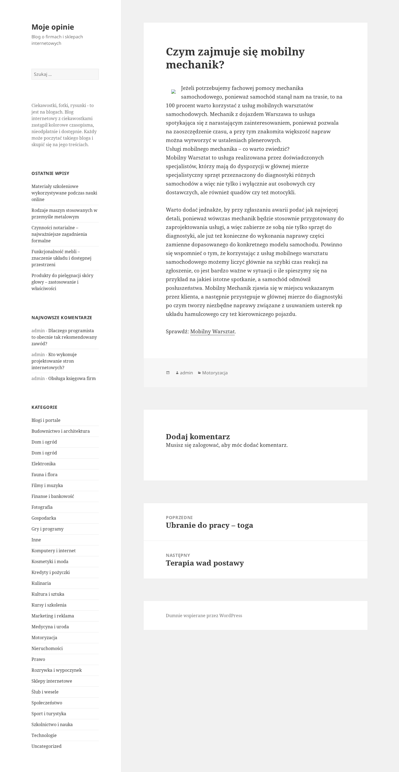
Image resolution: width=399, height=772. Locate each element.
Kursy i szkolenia (48, 605)
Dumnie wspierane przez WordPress (204, 616)
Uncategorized (46, 746)
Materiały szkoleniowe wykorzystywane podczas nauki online (64, 192)
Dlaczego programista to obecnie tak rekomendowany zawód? (64, 337)
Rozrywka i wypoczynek (56, 670)
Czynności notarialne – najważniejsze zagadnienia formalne (59, 234)
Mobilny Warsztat (212, 331)
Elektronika (43, 464)
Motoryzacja (44, 638)
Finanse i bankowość (52, 496)
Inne (36, 540)
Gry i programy (47, 529)
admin (186, 373)
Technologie (44, 735)
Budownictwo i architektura (60, 431)
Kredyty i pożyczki (50, 572)
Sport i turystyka (48, 714)
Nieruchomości (47, 648)
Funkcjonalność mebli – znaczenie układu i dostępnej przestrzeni (61, 258)
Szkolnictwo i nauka (52, 724)
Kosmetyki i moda (49, 561)
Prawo (38, 659)
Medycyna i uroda (50, 627)
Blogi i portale (46, 420)
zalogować (205, 444)
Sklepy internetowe (51, 681)
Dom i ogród (44, 442)
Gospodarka (43, 518)
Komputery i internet (53, 551)
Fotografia (42, 507)
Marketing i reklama (52, 616)
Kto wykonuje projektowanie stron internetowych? (54, 361)
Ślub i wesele (45, 692)
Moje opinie (52, 27)
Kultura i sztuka (47, 594)
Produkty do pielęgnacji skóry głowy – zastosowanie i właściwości (62, 281)
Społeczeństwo (46, 703)
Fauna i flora (44, 475)
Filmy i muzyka (47, 485)
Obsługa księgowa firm (72, 378)
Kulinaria (41, 583)
